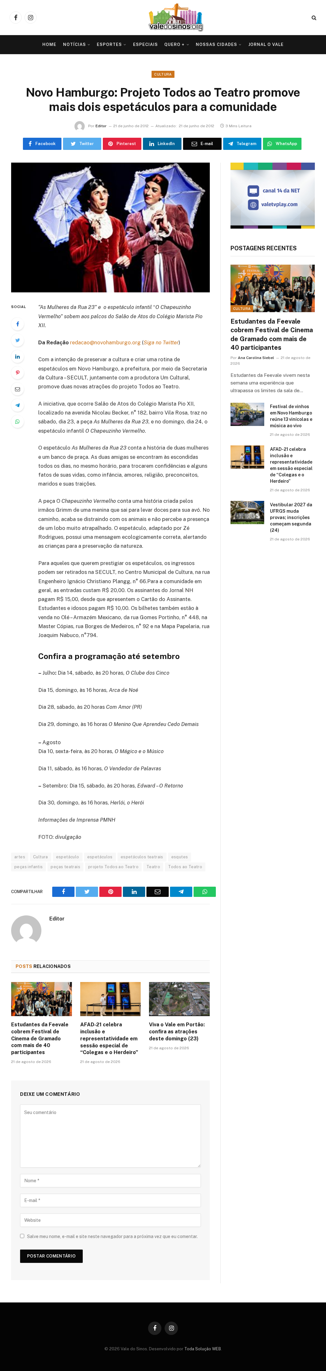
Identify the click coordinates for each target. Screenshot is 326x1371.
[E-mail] (17, 389)
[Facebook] (17, 324)
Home (49, 44)
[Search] (313, 18)
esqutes (179, 856)
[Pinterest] (17, 372)
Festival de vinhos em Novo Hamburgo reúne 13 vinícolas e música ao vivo (291, 416)
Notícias (74, 44)
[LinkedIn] (17, 356)
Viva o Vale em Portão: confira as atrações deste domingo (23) (177, 1032)
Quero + (174, 44)
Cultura (163, 74)
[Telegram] (17, 405)
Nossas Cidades (216, 44)
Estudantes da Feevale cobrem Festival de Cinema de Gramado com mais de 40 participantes (39, 1038)
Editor (101, 126)
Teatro (153, 866)
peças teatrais (65, 866)
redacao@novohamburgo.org (105, 342)
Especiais (145, 44)
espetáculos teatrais (142, 856)
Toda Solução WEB (202, 1348)
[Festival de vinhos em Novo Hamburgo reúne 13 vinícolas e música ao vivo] (247, 414)
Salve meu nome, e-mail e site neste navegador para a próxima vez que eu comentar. (112, 1236)
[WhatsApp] (17, 421)
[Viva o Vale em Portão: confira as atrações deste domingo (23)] (179, 999)
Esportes (109, 44)
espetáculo (67, 856)
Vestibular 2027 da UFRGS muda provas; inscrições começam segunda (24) (291, 517)
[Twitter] (17, 340)
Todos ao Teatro (185, 866)
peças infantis (28, 866)
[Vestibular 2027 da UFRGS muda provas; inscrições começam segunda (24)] (247, 512)
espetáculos (100, 856)
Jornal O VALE (266, 44)
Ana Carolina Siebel (256, 358)
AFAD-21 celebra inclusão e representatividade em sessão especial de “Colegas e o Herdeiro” (109, 1038)
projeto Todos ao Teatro (113, 866)
